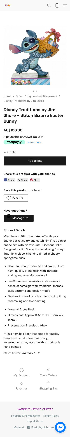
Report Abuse (35, 421)
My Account (21, 375)
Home (7, 96)
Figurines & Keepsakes (42, 96)
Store (19, 96)
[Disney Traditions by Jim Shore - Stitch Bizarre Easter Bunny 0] (35, 56)
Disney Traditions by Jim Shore (24, 101)
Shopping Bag (48, 388)
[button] (7, 5)
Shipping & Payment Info (25, 415)
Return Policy (51, 415)
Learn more (34, 142)
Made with (35, 427)
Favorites (21, 388)
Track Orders (48, 375)
